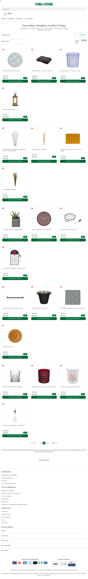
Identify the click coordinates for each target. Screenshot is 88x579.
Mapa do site (4, 501)
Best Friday (4, 522)
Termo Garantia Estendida (8, 483)
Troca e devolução (6, 496)
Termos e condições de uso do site (10, 493)
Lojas (2, 519)
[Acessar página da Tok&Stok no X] (51, 463)
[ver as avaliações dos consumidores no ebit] (55, 563)
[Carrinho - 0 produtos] (86, 4)
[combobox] (18, 41)
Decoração (4, 535)
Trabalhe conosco (6, 514)
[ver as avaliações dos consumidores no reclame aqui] (63, 563)
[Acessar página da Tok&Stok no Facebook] (36, 463)
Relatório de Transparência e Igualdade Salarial (14, 504)
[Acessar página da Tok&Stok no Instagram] (41, 463)
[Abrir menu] (14, 4)
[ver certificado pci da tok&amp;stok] (71, 563)
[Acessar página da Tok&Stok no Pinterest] (46, 463)
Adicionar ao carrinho (15, 81)
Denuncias (4, 480)
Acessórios (10, 18)
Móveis (3, 18)
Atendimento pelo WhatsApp (9, 475)
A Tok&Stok (4, 511)
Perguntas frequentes (7, 478)
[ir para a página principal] (44, 4)
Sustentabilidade (5, 517)
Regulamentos (5, 499)
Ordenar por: (5, 41)
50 (53, 443)
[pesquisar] (85, 9)
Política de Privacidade (7, 490)
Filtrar (82, 35)
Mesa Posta (5, 540)
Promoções (19, 18)
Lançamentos (29, 18)
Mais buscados (6, 545)
